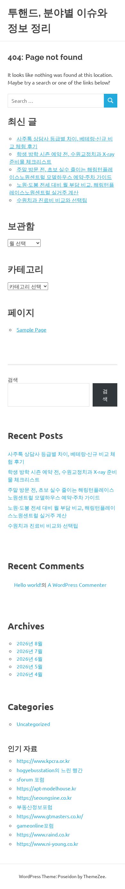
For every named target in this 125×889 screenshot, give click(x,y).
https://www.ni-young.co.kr (47, 843)
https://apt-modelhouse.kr (46, 788)
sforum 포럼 (31, 779)
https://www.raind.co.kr (43, 834)
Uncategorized (33, 724)
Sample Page (31, 329)
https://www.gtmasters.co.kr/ (50, 816)
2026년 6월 (30, 658)
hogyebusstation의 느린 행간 (50, 770)
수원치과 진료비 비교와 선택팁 (52, 200)
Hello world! (27, 584)
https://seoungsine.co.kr (44, 797)
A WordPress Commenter (77, 584)
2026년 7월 (30, 651)
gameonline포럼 (35, 825)
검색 (13, 379)
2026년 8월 (30, 643)
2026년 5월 (30, 666)
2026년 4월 (30, 674)
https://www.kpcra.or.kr (43, 760)
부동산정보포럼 (35, 807)
